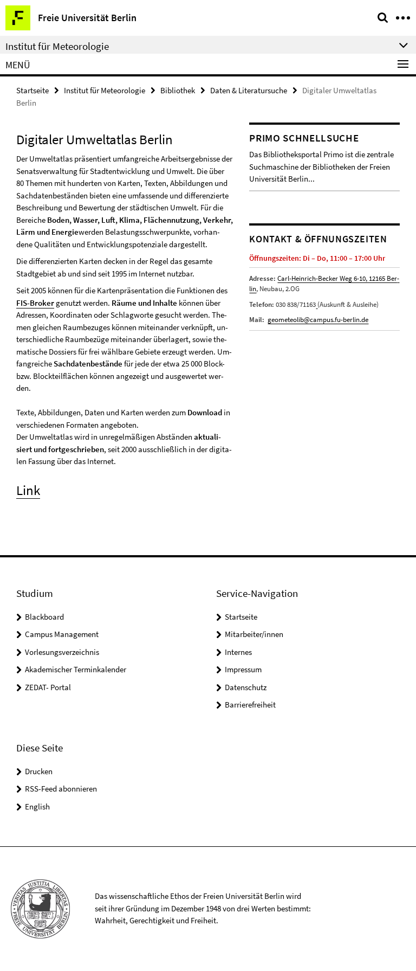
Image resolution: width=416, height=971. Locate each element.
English (37, 806)
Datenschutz (245, 687)
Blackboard (44, 617)
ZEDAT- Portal (48, 687)
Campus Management (62, 634)
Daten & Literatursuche (248, 90)
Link (28, 490)
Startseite (32, 90)
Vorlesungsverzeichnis (62, 652)
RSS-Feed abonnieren (61, 788)
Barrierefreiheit (250, 704)
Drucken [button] (39, 771)
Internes (238, 652)
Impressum (243, 669)
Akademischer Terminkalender (75, 669)
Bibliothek (177, 90)
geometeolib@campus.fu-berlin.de (318, 319)
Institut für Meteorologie (104, 90)
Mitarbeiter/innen (254, 634)
